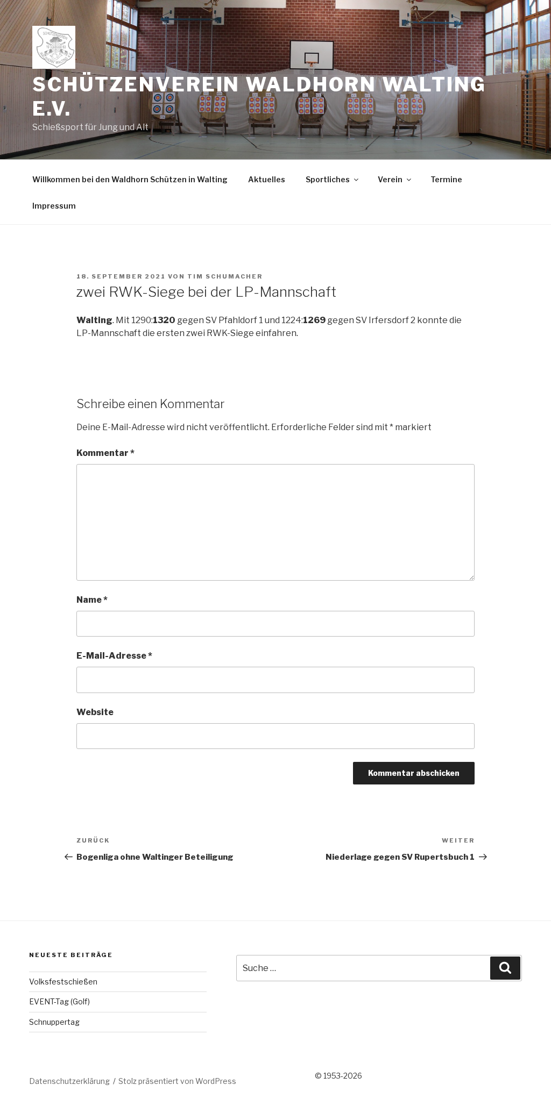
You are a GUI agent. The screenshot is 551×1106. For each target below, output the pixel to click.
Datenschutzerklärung (69, 1081)
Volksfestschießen (63, 981)
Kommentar (105, 453)
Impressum (54, 205)
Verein (390, 179)
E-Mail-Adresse (114, 656)
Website (95, 712)
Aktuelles (266, 179)
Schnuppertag (54, 1021)
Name (92, 600)
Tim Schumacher (225, 276)
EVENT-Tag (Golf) (59, 1001)
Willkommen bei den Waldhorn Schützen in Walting (130, 179)
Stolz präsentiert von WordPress (177, 1081)
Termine (446, 179)
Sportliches (328, 179)
